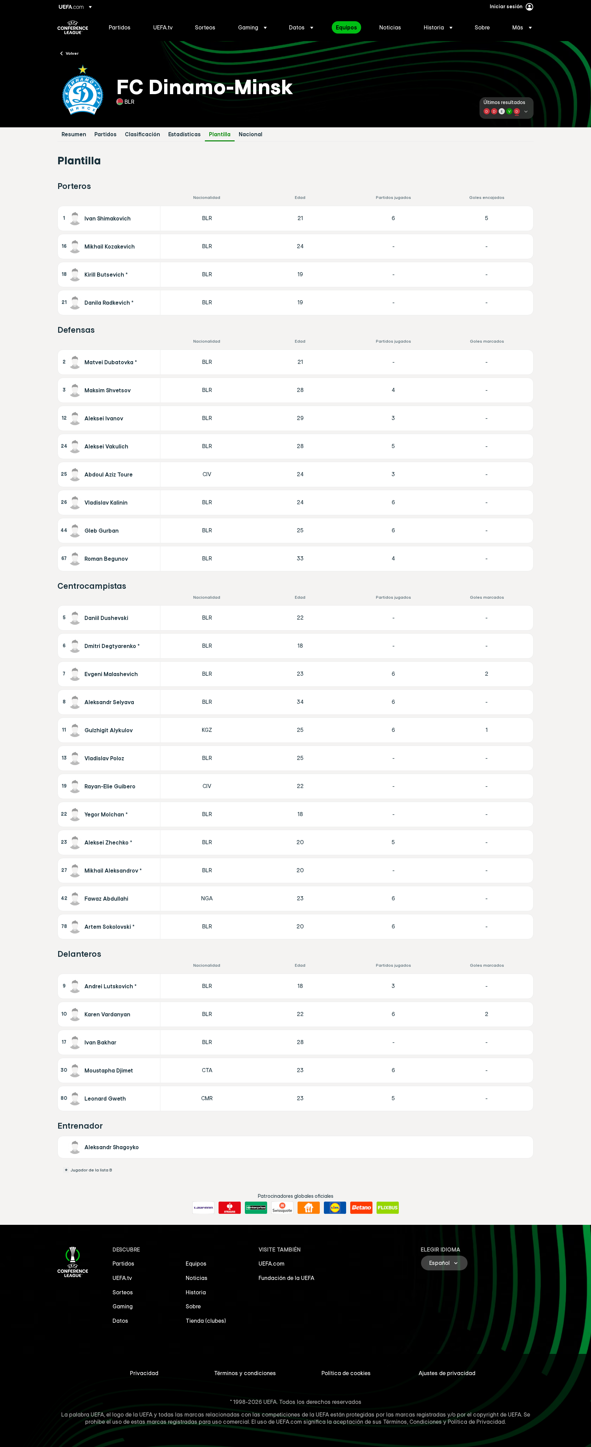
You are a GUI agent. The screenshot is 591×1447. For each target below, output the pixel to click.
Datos (120, 1321)
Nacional (250, 134)
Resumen (74, 134)
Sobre (193, 1306)
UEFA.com (272, 1263)
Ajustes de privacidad (447, 1373)
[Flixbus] (388, 1208)
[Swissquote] (282, 1208)
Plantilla (220, 134)
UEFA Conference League (72, 27)
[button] (252, 27)
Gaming (123, 1306)
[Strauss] (230, 1208)
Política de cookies (346, 1373)
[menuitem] (122, 27)
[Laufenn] (203, 1208)
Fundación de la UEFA (286, 1278)
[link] (119, 27)
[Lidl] (335, 1208)
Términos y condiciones (245, 1373)
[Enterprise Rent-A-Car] (256, 1208)
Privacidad (144, 1373)
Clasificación (142, 134)
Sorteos (123, 1292)
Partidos (105, 134)
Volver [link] (72, 53)
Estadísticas (184, 134)
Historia (196, 1292)
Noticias (197, 1278)
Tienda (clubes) (206, 1321)
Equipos (196, 1263)
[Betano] (361, 1208)
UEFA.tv (122, 1278)
